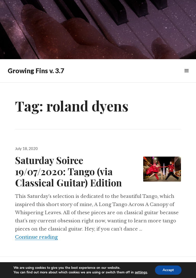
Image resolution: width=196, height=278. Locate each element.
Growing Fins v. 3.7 (36, 71)
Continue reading (36, 237)
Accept (168, 270)
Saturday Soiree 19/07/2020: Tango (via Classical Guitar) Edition (68, 171)
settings (141, 272)
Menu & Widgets (186, 76)
